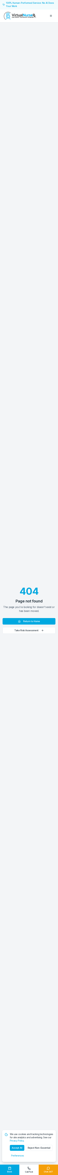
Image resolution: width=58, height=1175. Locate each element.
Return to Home (31, 621)
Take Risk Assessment (26, 630)
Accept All (17, 1147)
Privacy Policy (17, 1140)
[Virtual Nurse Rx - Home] (20, 16)
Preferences (17, 1155)
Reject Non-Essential (39, 1147)
